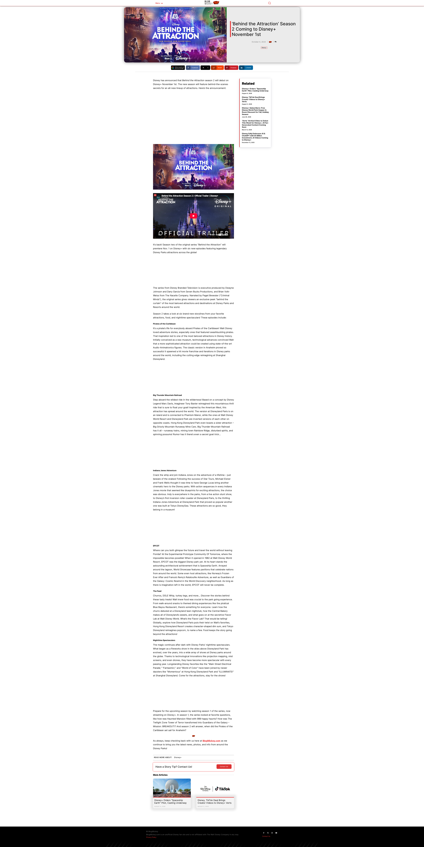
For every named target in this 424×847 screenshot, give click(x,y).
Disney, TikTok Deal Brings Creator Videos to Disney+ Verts (214, 801)
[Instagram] (272, 833)
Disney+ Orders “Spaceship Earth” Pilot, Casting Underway (170, 801)
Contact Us (266, 836)
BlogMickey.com (211, 740)
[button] (269, 3)
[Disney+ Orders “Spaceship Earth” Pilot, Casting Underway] (172, 789)
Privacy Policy (151, 837)
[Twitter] (267, 833)
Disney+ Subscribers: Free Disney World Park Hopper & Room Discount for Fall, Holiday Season (255, 111)
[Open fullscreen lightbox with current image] (193, 167)
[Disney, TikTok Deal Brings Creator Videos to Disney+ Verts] (215, 789)
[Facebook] (263, 833)
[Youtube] (276, 833)
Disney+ (264, 47)
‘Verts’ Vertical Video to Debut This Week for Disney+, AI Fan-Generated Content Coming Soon (255, 124)
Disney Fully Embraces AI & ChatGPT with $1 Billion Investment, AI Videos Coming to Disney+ (255, 136)
